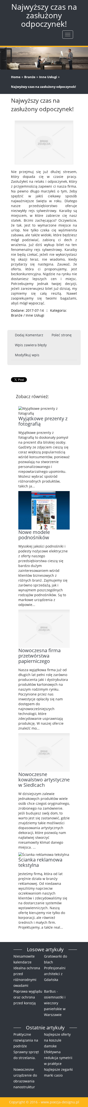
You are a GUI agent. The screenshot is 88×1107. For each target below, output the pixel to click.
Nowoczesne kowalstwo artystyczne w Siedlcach (44, 779)
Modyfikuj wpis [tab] (27, 355)
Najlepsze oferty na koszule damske (57, 1040)
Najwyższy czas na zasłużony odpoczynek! (43, 86)
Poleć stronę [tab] (62, 335)
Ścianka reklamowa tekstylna (40, 862)
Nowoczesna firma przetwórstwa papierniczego (39, 655)
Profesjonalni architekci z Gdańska (55, 974)
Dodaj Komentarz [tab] (29, 335)
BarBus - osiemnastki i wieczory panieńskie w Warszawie (55, 1003)
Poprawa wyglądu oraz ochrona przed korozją (27, 997)
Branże (29, 77)
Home (16, 77)
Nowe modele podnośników (34, 535)
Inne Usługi (48, 77)
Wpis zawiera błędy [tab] (31, 345)
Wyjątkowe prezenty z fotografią (42, 421)
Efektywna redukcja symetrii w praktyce (58, 1058)
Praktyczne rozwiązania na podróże (25, 1040)
